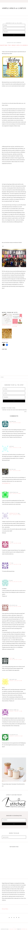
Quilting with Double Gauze (6, 324)
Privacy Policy (5, 908)
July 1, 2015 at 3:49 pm (14, 493)
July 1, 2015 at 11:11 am (15, 447)
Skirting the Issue (10, 42)
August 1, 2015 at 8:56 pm (15, 680)
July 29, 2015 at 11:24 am (15, 659)
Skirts (15, 42)
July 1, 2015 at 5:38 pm (14, 514)
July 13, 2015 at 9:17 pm (15, 564)
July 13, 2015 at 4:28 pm (15, 543)
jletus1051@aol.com (6, 483)
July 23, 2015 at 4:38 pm (15, 606)
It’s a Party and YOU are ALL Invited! (16, 325)
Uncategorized (18, 42)
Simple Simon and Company (14, 9)
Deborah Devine (13, 513)
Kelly (10, 658)
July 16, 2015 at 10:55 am (15, 581)
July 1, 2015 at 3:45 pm (14, 470)
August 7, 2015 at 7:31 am (15, 711)
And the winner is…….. (5, 339)
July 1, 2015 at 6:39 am (15, 422)
